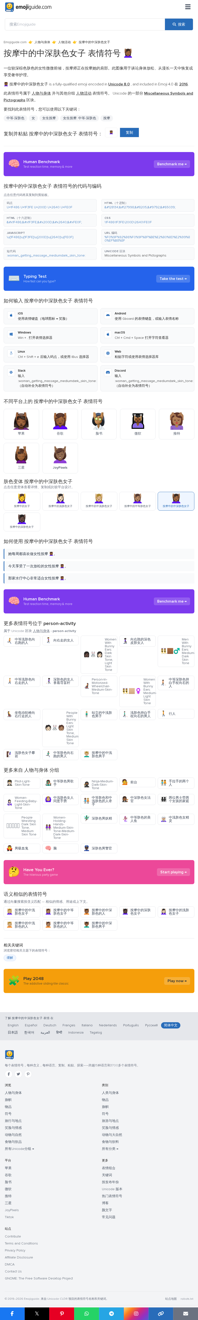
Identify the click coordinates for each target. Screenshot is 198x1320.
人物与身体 (42, 42)
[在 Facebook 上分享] (12, 1313)
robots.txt (187, 1299)
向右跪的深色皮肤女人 (136, 641)
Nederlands (108, 1025)
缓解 (10, 958)
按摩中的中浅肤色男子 (97, 754)
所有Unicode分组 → (19, 1149)
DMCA (9, 1264)
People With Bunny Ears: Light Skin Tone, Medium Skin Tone (61, 728)
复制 (129, 132)
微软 (8, 1189)
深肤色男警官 (97, 848)
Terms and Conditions (21, 1243)
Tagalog (96, 1032)
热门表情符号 (112, 1196)
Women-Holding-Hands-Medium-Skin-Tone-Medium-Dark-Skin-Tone (60, 827)
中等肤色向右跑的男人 (59, 754)
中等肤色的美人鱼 (136, 819)
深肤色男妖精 (97, 818)
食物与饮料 (110, 1142)
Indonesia (76, 1032)
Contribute (13, 1236)
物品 (8, 1107)
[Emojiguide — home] (28, 7)
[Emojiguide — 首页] (9, 1055)
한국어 (29, 1032)
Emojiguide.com (15, 42)
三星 (8, 1203)
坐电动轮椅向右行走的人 (20, 714)
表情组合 (108, 1168)
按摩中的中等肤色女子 (59, 912)
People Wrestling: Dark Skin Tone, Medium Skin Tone (21, 825)
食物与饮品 (13, 1142)
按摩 (106, 118)
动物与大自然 (112, 1135)
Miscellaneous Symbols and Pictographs (135, 255)
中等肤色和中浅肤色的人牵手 (97, 801)
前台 (129, 782)
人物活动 (64, 42)
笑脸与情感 (13, 1128)
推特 (8, 1196)
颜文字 (107, 1210)
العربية (45, 1032)
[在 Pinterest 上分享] (61, 1313)
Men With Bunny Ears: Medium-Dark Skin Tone (177, 651)
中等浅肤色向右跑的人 (20, 641)
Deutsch (49, 1025)
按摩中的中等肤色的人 (59, 925)
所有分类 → (110, 1149)
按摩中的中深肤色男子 (97, 925)
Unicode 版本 (112, 1189)
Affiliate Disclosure (19, 1257)
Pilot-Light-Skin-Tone (18, 783)
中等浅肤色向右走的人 (20, 681)
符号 (8, 1114)
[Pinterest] (28, 1074)
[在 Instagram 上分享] (136, 1313)
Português (131, 1025)
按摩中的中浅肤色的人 (20, 925)
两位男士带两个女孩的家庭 (174, 799)
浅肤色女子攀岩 (20, 754)
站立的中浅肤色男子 (97, 714)
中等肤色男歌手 (59, 783)
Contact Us (13, 1271)
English (13, 1025)
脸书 (8, 1182)
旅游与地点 (110, 1121)
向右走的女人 (59, 640)
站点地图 (171, 1299)
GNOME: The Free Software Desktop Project (39, 1278)
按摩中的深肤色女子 (136, 912)
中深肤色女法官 (136, 799)
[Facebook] (9, 1074)
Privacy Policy (15, 1250)
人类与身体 (110, 1093)
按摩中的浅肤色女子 (174, 912)
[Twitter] (18, 1074)
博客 (105, 1203)
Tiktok (9, 1217)
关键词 (107, 1175)
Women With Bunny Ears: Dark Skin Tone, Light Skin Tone (99, 654)
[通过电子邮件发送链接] (185, 1313)
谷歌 (8, 1175)
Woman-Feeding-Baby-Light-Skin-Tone (21, 803)
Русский (151, 1025)
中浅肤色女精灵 (174, 819)
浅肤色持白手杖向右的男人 (136, 714)
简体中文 (170, 1025)
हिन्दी (59, 1032)
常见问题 (108, 1217)
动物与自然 (13, 1135)
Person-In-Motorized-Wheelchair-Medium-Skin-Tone (97, 686)
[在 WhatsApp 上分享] (86, 1313)
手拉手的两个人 (174, 783)
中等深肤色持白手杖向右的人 (174, 682)
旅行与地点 (13, 1121)
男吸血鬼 (17, 848)
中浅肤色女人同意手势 (59, 799)
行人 (168, 713)
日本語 (13, 1032)
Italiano (87, 1025)
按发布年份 (110, 1182)
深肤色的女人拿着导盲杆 (59, 681)
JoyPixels (12, 1210)
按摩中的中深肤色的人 (97, 912)
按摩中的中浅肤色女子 (20, 912)
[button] (50, 205)
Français (69, 1025)
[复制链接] (160, 1313)
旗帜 (8, 1100)
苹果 (8, 1168)
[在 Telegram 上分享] (111, 1313)
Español (31, 1025)
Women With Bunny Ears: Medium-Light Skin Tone (139, 691)
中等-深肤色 (15, 118)
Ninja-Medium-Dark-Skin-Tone (98, 784)
